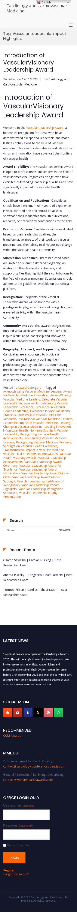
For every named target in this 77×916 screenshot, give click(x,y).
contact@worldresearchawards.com (28, 780)
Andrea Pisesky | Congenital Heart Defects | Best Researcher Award (38, 577)
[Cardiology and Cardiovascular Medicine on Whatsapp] (58, 712)
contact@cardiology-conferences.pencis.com (34, 766)
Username (18, 805)
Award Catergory (29, 387)
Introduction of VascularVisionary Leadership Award (28, 62)
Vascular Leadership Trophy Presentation (30, 495)
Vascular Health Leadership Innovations (30, 454)
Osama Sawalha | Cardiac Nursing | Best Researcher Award (32, 562)
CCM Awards (12, 735)
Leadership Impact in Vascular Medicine (30, 423)
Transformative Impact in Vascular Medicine (33, 450)
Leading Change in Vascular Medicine (36, 425)
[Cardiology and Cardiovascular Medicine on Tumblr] (28, 712)
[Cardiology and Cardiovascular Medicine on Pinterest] (48, 712)
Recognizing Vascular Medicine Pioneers (43, 442)
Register (9, 870)
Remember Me (18, 845)
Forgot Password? (15, 874)
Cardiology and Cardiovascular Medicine (36, 8)
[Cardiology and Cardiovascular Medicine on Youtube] (17, 712)
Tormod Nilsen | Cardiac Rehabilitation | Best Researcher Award (35, 592)
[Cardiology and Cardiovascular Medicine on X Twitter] (38, 712)
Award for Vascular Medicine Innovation (37, 393)
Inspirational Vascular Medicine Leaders (45, 419)
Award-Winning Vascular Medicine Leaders (37, 397)
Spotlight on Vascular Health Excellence (30, 446)
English (46, 2)
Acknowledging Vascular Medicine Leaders (32, 391)
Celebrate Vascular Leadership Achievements (35, 401)
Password (18, 825)
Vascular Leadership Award (44, 128)
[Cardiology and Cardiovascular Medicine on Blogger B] (7, 712)
